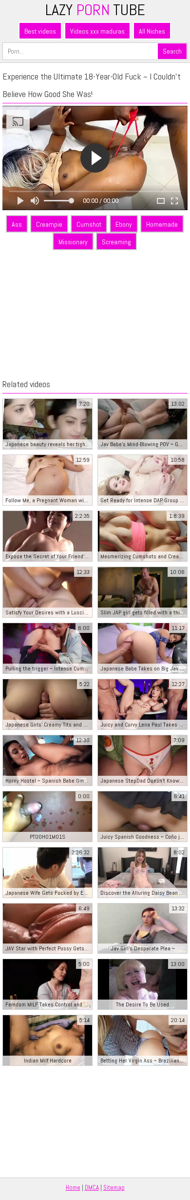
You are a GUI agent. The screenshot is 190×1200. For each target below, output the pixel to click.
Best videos (40, 31)
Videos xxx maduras (97, 31)
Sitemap (114, 1187)
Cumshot (88, 224)
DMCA (92, 1187)
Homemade (162, 224)
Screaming (116, 241)
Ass (17, 224)
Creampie (49, 224)
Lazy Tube (95, 10)
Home (73, 1187)
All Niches (152, 31)
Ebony (123, 224)
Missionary (73, 241)
